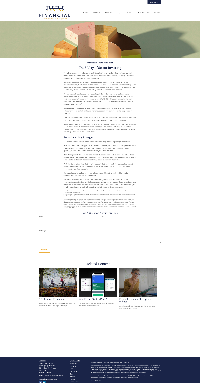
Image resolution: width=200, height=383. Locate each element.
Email (103, 216)
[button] (85, 13)
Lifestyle (73, 379)
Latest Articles (74, 382)
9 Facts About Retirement (52, 299)
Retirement (73, 363)
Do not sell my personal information (129, 377)
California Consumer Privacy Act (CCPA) (143, 376)
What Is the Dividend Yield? (93, 299)
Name (41, 216)
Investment (73, 366)
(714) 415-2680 (49, 363)
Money (72, 376)
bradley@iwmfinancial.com (48, 379)
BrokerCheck (127, 362)
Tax (71, 374)
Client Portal (154, 2)
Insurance (73, 371)
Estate (72, 369)
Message (42, 230)
